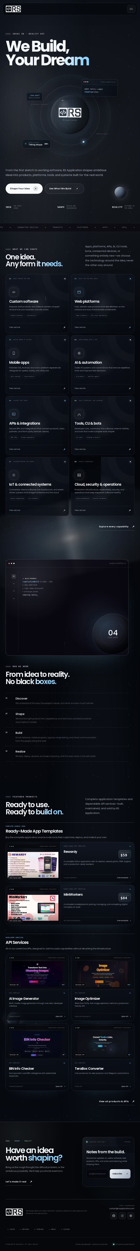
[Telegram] (130, 1215)
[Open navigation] (131, 9)
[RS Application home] (13, 8)
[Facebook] (113, 1215)
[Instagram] (122, 1215)
